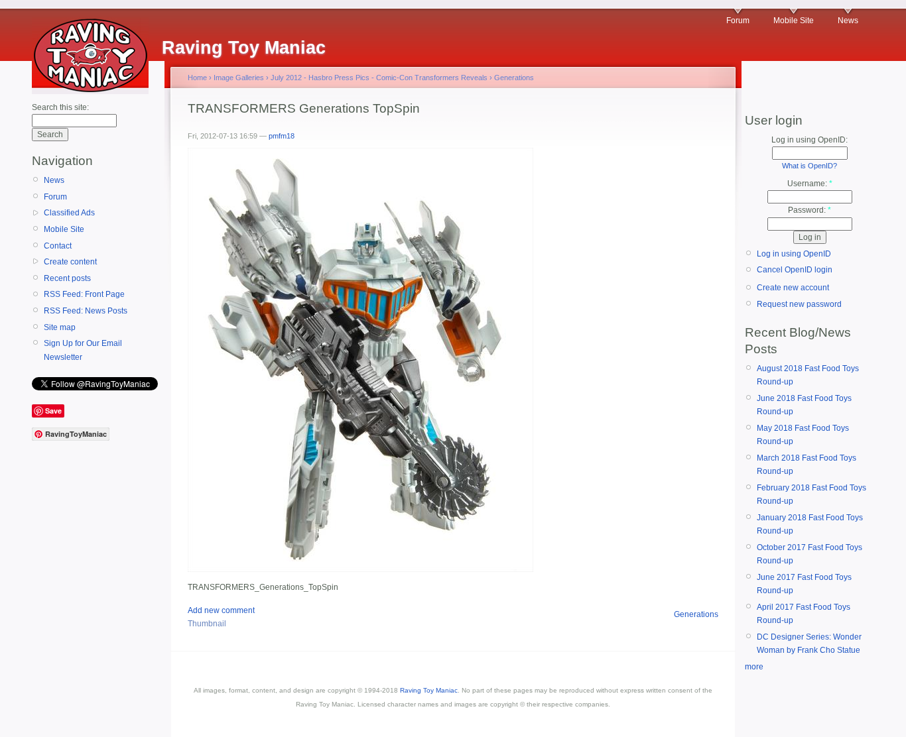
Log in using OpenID (794, 253)
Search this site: (60, 107)
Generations (514, 78)
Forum (737, 20)
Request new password (799, 304)
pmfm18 (281, 136)
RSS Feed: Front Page (84, 294)
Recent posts (67, 278)
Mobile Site (793, 20)
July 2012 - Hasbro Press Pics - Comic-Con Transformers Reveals (379, 78)
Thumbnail (207, 623)
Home (197, 78)
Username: (809, 183)
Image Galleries (239, 78)
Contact (58, 246)
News (848, 20)
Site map (60, 327)
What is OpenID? (809, 166)
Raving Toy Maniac (429, 690)
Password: (809, 210)
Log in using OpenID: (809, 139)
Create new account (793, 287)
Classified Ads (69, 212)
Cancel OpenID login (794, 269)
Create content (70, 261)
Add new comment (221, 610)
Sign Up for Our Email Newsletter (83, 350)
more (754, 666)
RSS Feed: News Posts (85, 310)
